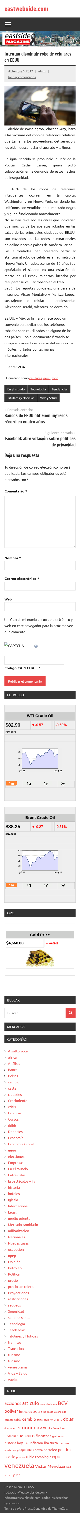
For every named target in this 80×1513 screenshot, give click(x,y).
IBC (26, 1442)
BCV (63, 1403)
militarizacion (18, 1230)
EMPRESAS (14, 1435)
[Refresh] (36, 645)
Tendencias (60, 389)
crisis (12, 1106)
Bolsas (13, 1075)
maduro (64, 1443)
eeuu (46, 378)
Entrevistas (17, 1175)
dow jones (10, 1428)
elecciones (16, 1156)
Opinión (14, 1261)
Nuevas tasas (18, 1243)
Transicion (16, 1348)
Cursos (13, 1119)
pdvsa (39, 1450)
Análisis (14, 1063)
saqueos (14, 1305)
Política (14, 1274)
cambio (13, 1082)
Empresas (15, 1162)
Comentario (15, 491)
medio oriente (19, 1218)
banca (53, 1404)
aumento (45, 1404)
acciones (12, 1403)
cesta (12, 1088)
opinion (26, 1449)
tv (58, 1457)
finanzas (43, 1435)
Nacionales (16, 1237)
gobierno (58, 1436)
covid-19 (48, 1419)
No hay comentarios (22, 77)
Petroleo (15, 1268)
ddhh (12, 1125)
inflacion (36, 1443)
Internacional (18, 1206)
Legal (12, 1212)
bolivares (25, 1411)
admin (42, 71)
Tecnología (38, 389)
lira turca (51, 1442)
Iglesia (13, 1199)
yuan (16, 1474)
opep (12, 1255)
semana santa (19, 1317)
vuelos (13, 1379)
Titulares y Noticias (20, 398)
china (40, 1419)
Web (8, 599)
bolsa (37, 1411)
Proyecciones (18, 1292)
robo (55, 378)
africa (12, 1057)
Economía (15, 1137)
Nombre (12, 558)
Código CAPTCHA (19, 668)
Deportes (15, 1131)
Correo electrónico (21, 578)
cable (17, 1419)
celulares (35, 378)
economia (27, 1427)
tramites (14, 1342)
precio (13, 1280)
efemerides (58, 1428)
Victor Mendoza (50, 1466)
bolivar (11, 1411)
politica (64, 1449)
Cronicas (14, 1113)
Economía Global (21, 1144)
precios (20, 1457)
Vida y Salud (48, 398)
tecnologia (43, 1457)
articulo (30, 1403)
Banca (12, 1069)
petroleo (50, 1449)
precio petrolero (21, 1286)
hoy (20, 1443)
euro (30, 1435)
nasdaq (8, 1450)
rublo (30, 1456)
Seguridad (16, 1311)
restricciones (18, 1299)
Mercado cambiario (23, 1224)
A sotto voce (18, 1051)
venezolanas (18, 1367)
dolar (68, 1419)
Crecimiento (17, 1100)
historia (14, 1187)
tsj (54, 1457)
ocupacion (16, 1249)
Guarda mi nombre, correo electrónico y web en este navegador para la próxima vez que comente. (38, 625)
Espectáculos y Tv (22, 1181)
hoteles (14, 1193)
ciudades (15, 1094)
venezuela (19, 1465)
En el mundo (16, 389)
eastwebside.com (26, 8)
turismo (14, 1354)
